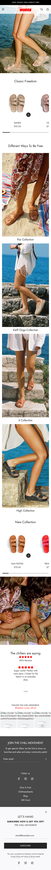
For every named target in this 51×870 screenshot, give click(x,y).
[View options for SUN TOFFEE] (28, 555)
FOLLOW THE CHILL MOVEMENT (25, 705)
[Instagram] (26, 779)
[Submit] (46, 759)
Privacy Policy (15, 856)
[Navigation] (3, 9)
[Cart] (48, 9)
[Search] (42, 9)
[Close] (46, 812)
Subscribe (25, 845)
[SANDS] (17, 103)
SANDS (17, 122)
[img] (25, 657)
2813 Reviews (25, 660)
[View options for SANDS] (28, 115)
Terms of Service (29, 856)
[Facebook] (19, 779)
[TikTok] (32, 779)
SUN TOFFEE (17, 563)
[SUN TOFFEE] (17, 544)
